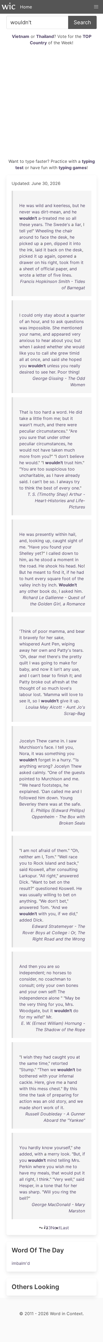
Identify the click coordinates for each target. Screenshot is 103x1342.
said (55, 359)
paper (61, 268)
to (37, 237)
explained (29, 791)
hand (72, 1082)
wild (39, 205)
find (56, 572)
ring (64, 1191)
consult (26, 985)
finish (62, 675)
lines (66, 275)
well (68, 1179)
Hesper (26, 1185)
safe (76, 804)
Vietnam (20, 36)
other (65, 437)
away (24, 650)
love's (66, 688)
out (47, 681)
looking (36, 540)
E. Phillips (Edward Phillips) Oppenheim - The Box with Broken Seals (58, 817)
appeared (61, 334)
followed (28, 797)
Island (51, 863)
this (32, 1088)
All (42, 875)
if (68, 572)
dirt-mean (51, 211)
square (54, 578)
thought (27, 688)
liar (78, 224)
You (25, 469)
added (25, 920)
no (49, 972)
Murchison (51, 778)
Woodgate (29, 1010)
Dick (23, 882)
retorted (59, 1063)
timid (74, 353)
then (33, 966)
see (44, 372)
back (52, 249)
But (22, 572)
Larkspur (27, 875)
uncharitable (31, 475)
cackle (25, 1082)
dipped (61, 243)
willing (50, 894)
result (24, 888)
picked (26, 243)
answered (69, 875)
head (71, 566)
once (35, 359)
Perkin (25, 1166)
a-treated (47, 218)
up (36, 243)
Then (44, 1069)
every (64, 488)
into (77, 243)
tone (48, 1185)
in (76, 559)
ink (30, 249)
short (37, 1107)
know (47, 1147)
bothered (28, 1076)
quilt (23, 662)
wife (38, 1017)
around (26, 237)
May (69, 998)
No (81, 566)
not (36, 450)
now (44, 669)
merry (53, 1154)
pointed (27, 778)
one (75, 488)
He (22, 205)
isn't (58, 669)
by (44, 584)
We (25, 785)
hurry (65, 759)
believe (77, 456)
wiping (68, 643)
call (45, 353)
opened (65, 256)
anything (27, 766)
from (74, 262)
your (23, 334)
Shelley (26, 553)
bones (72, 985)
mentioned (71, 327)
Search (82, 22)
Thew (41, 740)
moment (65, 559)
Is (77, 759)
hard (46, 412)
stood (46, 559)
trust (68, 462)
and (48, 205)
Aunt (45, 643)
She (56, 327)
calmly (38, 772)
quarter (77, 315)
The (48, 224)
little (37, 418)
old (51, 1101)
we (64, 907)
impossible (39, 327)
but (75, 205)
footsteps (51, 785)
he (82, 205)
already (72, 475)
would (78, 346)
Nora (24, 753)
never (24, 211)
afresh (58, 681)
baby (24, 669)
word (61, 412)
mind (52, 1160)
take (23, 418)
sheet (28, 268)
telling (64, 1160)
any (22, 591)
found (55, 547)
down (67, 553)
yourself (62, 1147)
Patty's (64, 650)
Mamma (52, 694)
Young (66, 797)
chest (54, 1088)
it (70, 243)
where (39, 1166)
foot (66, 578)
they (38, 1057)
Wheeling (44, 230)
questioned (46, 888)
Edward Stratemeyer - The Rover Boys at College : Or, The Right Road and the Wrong (53, 933)
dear (32, 656)
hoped (75, 359)
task (41, 1095)
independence (33, 998)
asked (39, 346)
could (27, 315)
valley (25, 584)
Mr (48, 1017)
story (61, 1101)
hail (71, 534)
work (49, 1107)
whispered (29, 643)
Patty (24, 681)
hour (35, 321)
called (54, 553)
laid (38, 249)
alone (54, 998)
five (57, 275)
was (30, 205)
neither (26, 856)
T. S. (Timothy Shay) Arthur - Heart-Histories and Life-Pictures (56, 501)
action (25, 1101)
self (51, 991)
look (65, 1154)
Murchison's (31, 747)
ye (29, 230)
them (62, 850)
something (55, 753)
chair (67, 230)
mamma (57, 631)
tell (22, 230)
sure (32, 437)
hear (45, 340)
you (68, 340)
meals (43, 1173)
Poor (62, 372)
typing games (73, 167)
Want (37, 882)
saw (73, 740)
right (52, 262)
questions (74, 321)
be (45, 481)
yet (38, 553)
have (45, 450)
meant (39, 572)
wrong (44, 766)
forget (44, 759)
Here (39, 1082)
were (72, 424)
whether (55, 346)
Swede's (61, 224)
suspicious (56, 469)
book (45, 591)
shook (51, 566)
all (74, 218)
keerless (62, 205)
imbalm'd (21, 1263)
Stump (27, 1069)
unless (53, 365)
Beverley (27, 804)
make (64, 662)
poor (43, 631)
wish (27, 1057)
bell (22, 1198)
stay (48, 315)
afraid (44, 850)
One (53, 772)
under (52, 437)
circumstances (50, 431)
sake (58, 637)
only (38, 315)
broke (37, 681)
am (26, 850)
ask (59, 321)
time (43, 1063)
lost (37, 694)
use (75, 669)
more (24, 456)
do (54, 591)
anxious (27, 340)
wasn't (25, 424)
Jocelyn (27, 740)
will (64, 694)
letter (41, 275)
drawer (26, 262)
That (23, 412)
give (64, 700)
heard (35, 785)
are (33, 469)
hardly (34, 1147)
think (30, 488)
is (31, 412)
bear (80, 631)
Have (34, 547)
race (73, 856)
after (51, 869)
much (39, 424)
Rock (39, 863)
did (79, 412)
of (37, 268)
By (66, 1088)
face (44, 237)
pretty (75, 656)
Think (25, 631)
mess (43, 1088)
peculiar (27, 431)
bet (52, 882)
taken (57, 450)
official (47, 268)
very (76, 334)
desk (62, 237)
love (73, 694)
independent (31, 972)
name (35, 334)
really (74, 365)
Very (58, 1179)
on (61, 249)
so (68, 218)
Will (47, 1191)
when (24, 346)
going (46, 662)
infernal (66, 1076)
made (24, 1107)
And (56, 907)
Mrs (69, 1004)
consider (27, 979)
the (58, 230)
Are (73, 431)
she (67, 346)
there (60, 424)
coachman (55, 979)
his (43, 262)
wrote (25, 275)
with (42, 913)
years (36, 224)
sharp (34, 1191)
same (32, 1063)
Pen (55, 643)
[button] (96, 7)
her (52, 372)
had (80, 572)
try (77, 481)
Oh (23, 656)
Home (26, 6)
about (59, 315)
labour (25, 694)
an (27, 321)
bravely (30, 637)
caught (59, 540)
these (24, 224)
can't (37, 481)
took (64, 262)
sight (72, 540)
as (48, 475)
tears (77, 650)
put (77, 1173)
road (31, 566)
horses (59, 972)
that (42, 437)
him (78, 462)
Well (63, 856)
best (48, 488)
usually (35, 894)
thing (73, 372)
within (61, 534)
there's (53, 656)
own (43, 650)
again (49, 256)
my (29, 1017)
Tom (49, 856)
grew (63, 353)
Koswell (36, 869)
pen (48, 243)
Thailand (45, 36)
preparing (62, 1095)
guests (78, 772)
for (42, 637)
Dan (46, 791)
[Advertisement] (51, 104)
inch (36, 584)
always (66, 481)
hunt (29, 578)
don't (63, 456)
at (27, 359)
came (53, 740)
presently (44, 534)
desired (26, 372)
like (22, 353)
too (37, 412)
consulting (67, 869)
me (61, 218)
